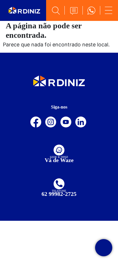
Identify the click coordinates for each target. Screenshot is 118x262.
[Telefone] (59, 183)
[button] (73, 11)
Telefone (59, 190)
